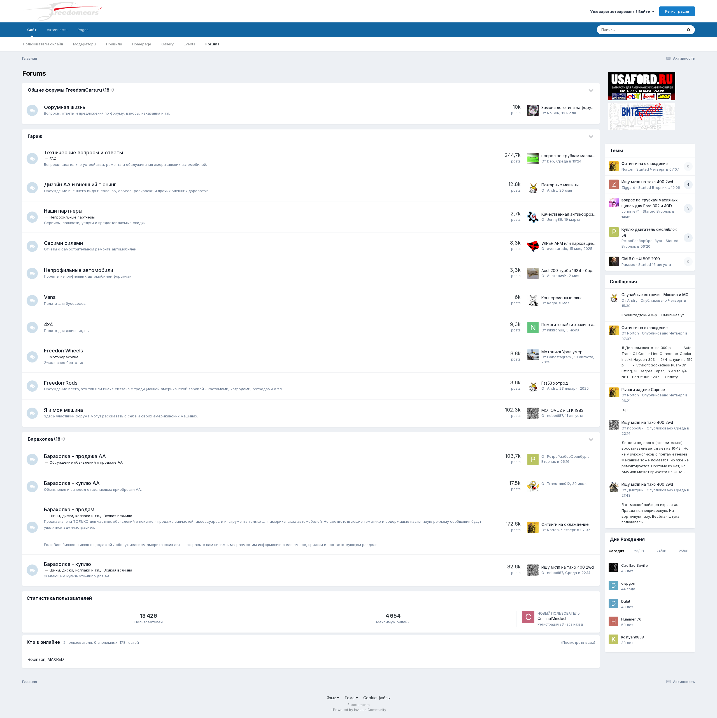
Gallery (167, 44)
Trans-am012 (558, 483)
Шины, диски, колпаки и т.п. (75, 515)
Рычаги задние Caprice (643, 389)
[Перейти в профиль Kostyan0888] (613, 639)
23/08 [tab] (639, 551)
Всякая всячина (118, 515)
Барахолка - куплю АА (72, 483)
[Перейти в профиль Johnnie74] (614, 202)
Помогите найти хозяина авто (570, 324)
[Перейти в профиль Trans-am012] (533, 486)
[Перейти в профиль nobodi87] (533, 413)
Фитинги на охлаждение (565, 524)
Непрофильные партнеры (72, 217)
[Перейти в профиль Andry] (533, 187)
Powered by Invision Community (359, 710)
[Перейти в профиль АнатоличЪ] (533, 273)
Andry (552, 190)
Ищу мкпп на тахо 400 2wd (567, 567)
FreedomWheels (63, 351)
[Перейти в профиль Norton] (533, 527)
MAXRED (56, 659)
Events (189, 44)
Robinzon (36, 659)
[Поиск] (689, 29)
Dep (550, 161)
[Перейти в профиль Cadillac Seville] (613, 567)
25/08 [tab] (683, 551)
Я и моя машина (63, 410)
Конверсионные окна (562, 297)
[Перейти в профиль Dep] (533, 158)
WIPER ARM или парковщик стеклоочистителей (587, 243)
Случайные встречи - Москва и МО (654, 294)
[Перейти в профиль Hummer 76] (613, 621)
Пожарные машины (560, 184)
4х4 (48, 324)
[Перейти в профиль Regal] (533, 300)
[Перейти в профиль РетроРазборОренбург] (533, 459)
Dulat (625, 601)
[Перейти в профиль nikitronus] (533, 327)
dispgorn (629, 583)
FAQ (53, 158)
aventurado (557, 248)
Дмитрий (635, 490)
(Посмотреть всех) (578, 642)
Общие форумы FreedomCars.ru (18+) (71, 90)
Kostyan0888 (632, 637)
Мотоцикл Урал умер (562, 351)
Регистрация (677, 11)
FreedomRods (61, 383)
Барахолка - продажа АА (75, 456)
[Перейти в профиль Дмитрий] (614, 487)
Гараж (35, 136)
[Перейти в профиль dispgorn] (613, 585)
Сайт (32, 29)
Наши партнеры (63, 211)
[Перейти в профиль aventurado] (533, 246)
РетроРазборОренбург (567, 456)
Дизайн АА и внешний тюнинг (80, 184)
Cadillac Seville (634, 565)
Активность (57, 29)
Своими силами (63, 243)
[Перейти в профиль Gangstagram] (533, 354)
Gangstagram (559, 357)
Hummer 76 (631, 619)
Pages (83, 29)
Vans (50, 297)
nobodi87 (555, 415)
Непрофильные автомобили (78, 270)
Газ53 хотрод (554, 383)
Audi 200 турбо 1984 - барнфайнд (574, 270)
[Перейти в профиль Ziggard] (614, 184)
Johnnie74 (630, 211)
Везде (670, 29)
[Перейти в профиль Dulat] (613, 603)
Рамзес (628, 264)
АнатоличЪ (557, 275)
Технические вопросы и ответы (83, 152)
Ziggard (628, 187)
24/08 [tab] (661, 551)
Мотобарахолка (64, 357)
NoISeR (553, 113)
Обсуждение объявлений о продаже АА (86, 462)
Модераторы (84, 44)
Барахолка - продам (69, 509)
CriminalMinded (551, 618)
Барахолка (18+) (46, 439)
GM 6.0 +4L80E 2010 (640, 259)
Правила (114, 44)
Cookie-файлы (376, 697)
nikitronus (555, 330)
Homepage (141, 44)
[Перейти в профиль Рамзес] (614, 261)
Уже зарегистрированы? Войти (621, 11)
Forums (212, 44)
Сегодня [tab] (616, 551)
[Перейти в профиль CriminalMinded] (528, 617)
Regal (552, 303)
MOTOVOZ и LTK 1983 (562, 410)
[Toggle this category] (591, 90)
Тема (350, 697)
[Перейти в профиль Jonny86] (533, 217)
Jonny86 (554, 219)
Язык (332, 697)
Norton (553, 530)
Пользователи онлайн (43, 44)
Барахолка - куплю (67, 564)
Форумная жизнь (64, 107)
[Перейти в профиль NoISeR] (533, 110)
